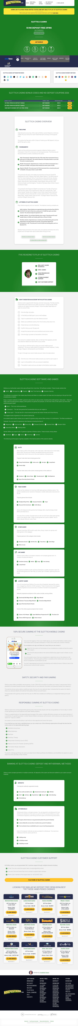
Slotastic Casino (47, 924)
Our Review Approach (34, 1021)
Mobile (49, 58)
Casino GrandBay (47, 900)
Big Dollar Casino (65, 924)
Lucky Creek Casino (29, 900)
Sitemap (52, 1021)
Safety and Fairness (55, 59)
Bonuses (21, 58)
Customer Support (67, 59)
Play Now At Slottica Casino (39, 880)
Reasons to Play (28, 59)
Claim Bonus (11, 912)
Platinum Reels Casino (11, 948)
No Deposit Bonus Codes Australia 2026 (38, 240)
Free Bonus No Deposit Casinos (28, 236)
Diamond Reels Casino (11, 900)
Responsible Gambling (44, 1021)
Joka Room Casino (29, 924)
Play (70, 103)
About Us (26, 1021)
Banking (61, 58)
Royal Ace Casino (11, 924)
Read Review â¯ (11, 915)
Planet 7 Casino (65, 900)
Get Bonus (39, 42)
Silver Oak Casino (47, 948)
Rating (17, 57)
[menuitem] (32, 980)
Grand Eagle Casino (29, 948)
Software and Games (43, 59)
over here (55, 13)
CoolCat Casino (65, 948)
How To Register (35, 59)
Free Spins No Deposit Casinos (49, 236)
